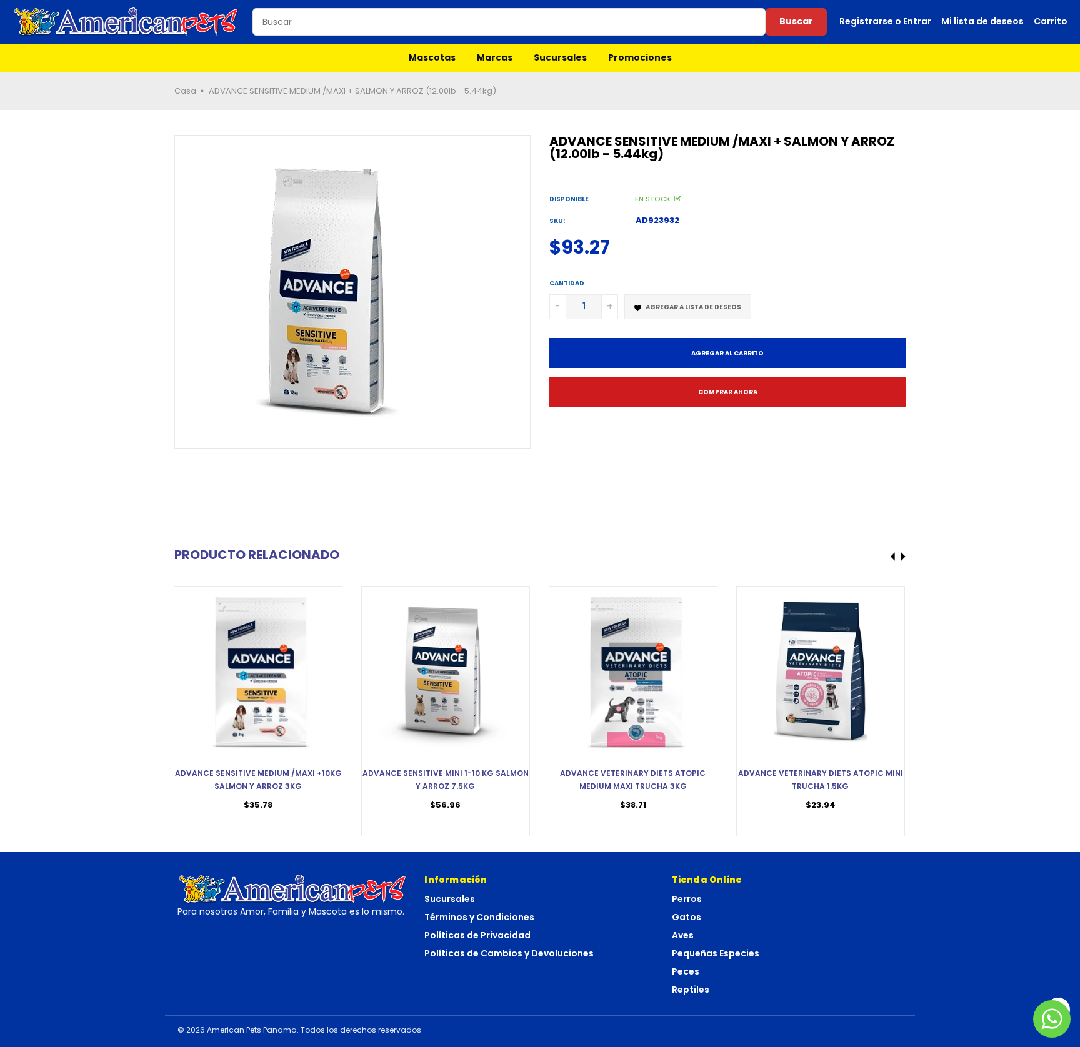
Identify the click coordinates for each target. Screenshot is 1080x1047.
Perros (687, 899)
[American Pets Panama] (126, 21)
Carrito (1051, 21)
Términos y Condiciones (479, 917)
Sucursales (560, 57)
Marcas (494, 57)
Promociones (640, 57)
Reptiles (690, 989)
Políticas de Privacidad (477, 935)
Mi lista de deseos (982, 21)
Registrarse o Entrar (885, 21)
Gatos (686, 917)
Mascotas (432, 57)
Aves (683, 935)
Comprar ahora (728, 392)
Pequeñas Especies (715, 953)
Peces (685, 971)
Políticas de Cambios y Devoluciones (509, 953)
